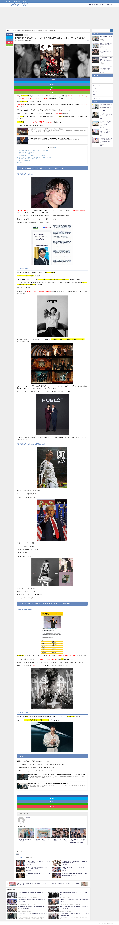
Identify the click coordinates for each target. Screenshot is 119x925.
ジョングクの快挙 (24, 160)
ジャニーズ (95, 78)
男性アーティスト (96, 91)
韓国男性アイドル (19, 34)
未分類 (94, 88)
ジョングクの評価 (24, 153)
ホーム (85, 4)
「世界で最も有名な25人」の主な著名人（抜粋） (32, 155)
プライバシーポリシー (101, 4)
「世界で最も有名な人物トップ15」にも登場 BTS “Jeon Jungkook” (34, 157)
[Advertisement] (59, 17)
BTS (18, 854)
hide (55, 147)
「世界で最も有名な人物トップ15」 (29, 158)
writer (88, 40)
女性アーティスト (96, 81)
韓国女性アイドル (96, 94)
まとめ (19, 162)
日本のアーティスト (97, 85)
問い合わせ (109, 4)
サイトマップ (92, 4)
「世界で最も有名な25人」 (26, 152)
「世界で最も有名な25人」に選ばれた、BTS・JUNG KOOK (32, 150)
